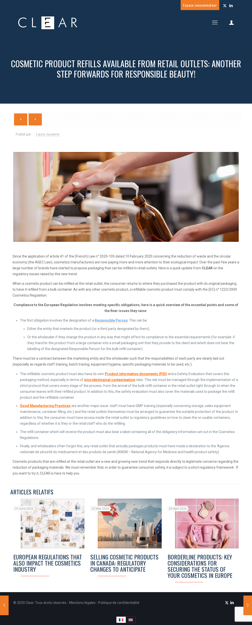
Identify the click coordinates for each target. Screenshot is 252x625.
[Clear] (47, 23)
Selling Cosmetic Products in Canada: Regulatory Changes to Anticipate (124, 562)
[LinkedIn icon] (231, 5)
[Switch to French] (121, 620)
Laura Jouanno (48, 134)
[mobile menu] (215, 22)
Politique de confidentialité (118, 603)
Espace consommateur (200, 5)
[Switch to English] (131, 619)
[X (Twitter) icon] (225, 5)
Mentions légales (82, 603)
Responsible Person (111, 320)
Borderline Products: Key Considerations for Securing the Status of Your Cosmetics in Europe (200, 566)
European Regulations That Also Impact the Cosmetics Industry (47, 562)
